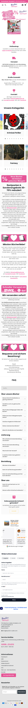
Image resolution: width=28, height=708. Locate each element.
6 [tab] (16, 138)
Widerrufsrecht (5, 663)
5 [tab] (14, 138)
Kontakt (14, 511)
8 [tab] (20, 138)
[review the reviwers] (15, 535)
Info (2, 668)
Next (25, 124)
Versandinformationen (7, 665)
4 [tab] (11, 138)
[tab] (14, 399)
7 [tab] (18, 138)
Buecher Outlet (18, 700)
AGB (2, 659)
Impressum (4, 657)
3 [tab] (9, 138)
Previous (2, 124)
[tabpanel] (14, 125)
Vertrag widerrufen (8, 675)
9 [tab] (22, 138)
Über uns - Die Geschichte (8, 670)
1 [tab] (5, 138)
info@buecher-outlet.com (9, 631)
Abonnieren (21, 692)
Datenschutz (4, 661)
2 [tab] (7, 138)
